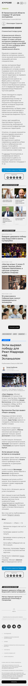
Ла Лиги (14, 398)
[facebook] (4, 626)
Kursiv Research (9, 656)
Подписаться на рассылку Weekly (13, 617)
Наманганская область (8, 27)
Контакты (7, 649)
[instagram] (9, 626)
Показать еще (14, 327)
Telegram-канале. (13, 515)
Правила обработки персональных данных (14, 646)
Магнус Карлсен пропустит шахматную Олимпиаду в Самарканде (12, 598)
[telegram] (14, 626)
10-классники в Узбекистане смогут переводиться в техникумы (11, 299)
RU (21, 3)
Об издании (7, 633)
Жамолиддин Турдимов (14, 23)
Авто (15, 334)
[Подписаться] (25, 619)
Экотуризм (17, 27)
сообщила (16, 45)
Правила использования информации (11, 638)
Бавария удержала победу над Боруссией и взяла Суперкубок (14, 238)
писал (22, 556)
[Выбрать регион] (18, 3)
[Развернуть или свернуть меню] (25, 3)
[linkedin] (19, 626)
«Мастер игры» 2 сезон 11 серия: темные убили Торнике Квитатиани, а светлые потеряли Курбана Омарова (13, 268)
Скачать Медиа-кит (9, 653)
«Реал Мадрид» (7, 394)
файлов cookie (14, 678)
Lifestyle (6, 340)
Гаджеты (21, 334)
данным (7, 154)
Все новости (7, 334)
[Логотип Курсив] (7, 3)
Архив (6, 641)
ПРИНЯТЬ (14, 682)
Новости (5, 8)
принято (11, 134)
